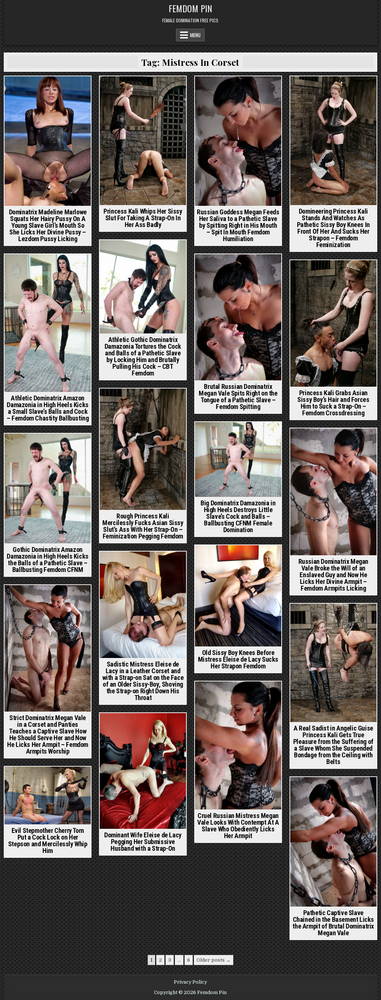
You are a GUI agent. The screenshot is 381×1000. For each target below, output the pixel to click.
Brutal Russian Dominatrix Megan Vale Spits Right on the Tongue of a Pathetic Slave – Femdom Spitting (238, 396)
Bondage (354, 441)
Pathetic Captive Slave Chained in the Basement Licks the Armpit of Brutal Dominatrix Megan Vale (333, 923)
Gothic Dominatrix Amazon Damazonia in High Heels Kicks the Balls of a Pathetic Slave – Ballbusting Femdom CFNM (47, 560)
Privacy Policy (190, 982)
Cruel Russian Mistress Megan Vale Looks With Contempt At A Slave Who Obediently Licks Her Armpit (238, 826)
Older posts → (213, 960)
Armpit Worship (321, 441)
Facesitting (36, 89)
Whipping (168, 89)
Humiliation (225, 89)
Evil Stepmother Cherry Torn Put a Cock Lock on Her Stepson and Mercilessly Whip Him (47, 840)
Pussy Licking (48, 97)
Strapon (350, 89)
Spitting (253, 89)
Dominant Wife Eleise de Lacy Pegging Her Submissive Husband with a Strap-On (143, 841)
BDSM (127, 253)
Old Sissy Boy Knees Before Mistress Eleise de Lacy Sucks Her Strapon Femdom (238, 659)
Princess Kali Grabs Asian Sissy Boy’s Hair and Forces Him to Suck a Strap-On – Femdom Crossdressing (333, 403)
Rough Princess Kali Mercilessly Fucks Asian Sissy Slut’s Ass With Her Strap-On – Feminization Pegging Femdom (142, 526)
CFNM (113, 89)
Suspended (350, 616)
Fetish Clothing (63, 267)
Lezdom (62, 89)
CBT (143, 253)
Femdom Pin (190, 8)
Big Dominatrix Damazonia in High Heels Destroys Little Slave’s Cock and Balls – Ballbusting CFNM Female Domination (238, 516)
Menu (195, 35)
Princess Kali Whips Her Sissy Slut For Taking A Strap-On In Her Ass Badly (142, 218)
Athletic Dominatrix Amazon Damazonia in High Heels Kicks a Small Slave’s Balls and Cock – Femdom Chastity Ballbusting (48, 408)
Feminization (138, 89)
